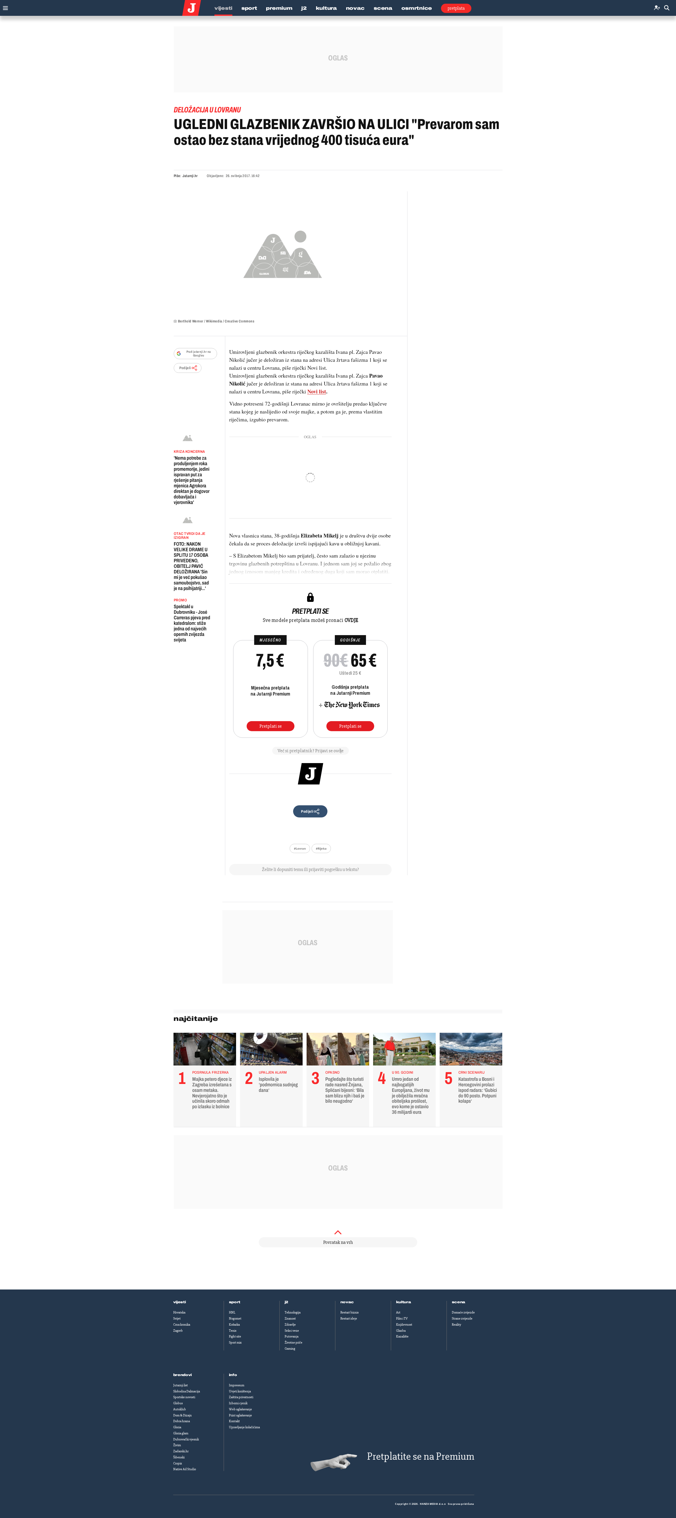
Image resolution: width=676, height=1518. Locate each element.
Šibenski (179, 1457)
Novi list (316, 391)
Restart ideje (348, 1318)
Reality (456, 1324)
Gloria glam (180, 1433)
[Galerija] (283, 252)
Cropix (177, 1463)
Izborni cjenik (238, 1403)
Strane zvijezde (462, 1318)
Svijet (177, 1318)
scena (459, 1302)
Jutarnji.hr (190, 176)
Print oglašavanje (240, 1415)
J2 (304, 8)
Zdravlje (290, 1324)
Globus (178, 1403)
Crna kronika (181, 1324)
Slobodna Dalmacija (186, 1391)
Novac (355, 8)
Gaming (290, 1348)
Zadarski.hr (181, 1451)
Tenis (232, 1331)
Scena (383, 8)
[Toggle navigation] (4, 7)
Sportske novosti (184, 1397)
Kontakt (234, 1421)
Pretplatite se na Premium (420, 1456)
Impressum (236, 1385)
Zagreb (178, 1331)
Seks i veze (292, 1331)
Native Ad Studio (184, 1469)
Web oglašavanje (240, 1409)
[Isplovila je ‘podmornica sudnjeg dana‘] (271, 1050)
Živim (177, 1445)
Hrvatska (179, 1312)
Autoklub (179, 1409)
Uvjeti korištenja (240, 1391)
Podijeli (185, 368)
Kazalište (402, 1336)
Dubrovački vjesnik (186, 1439)
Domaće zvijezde (463, 1312)
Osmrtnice (416, 8)
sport (235, 1302)
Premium (279, 8)
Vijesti (223, 8)
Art (398, 1312)
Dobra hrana (181, 1421)
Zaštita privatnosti (241, 1397)
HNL (232, 1312)
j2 (286, 1302)
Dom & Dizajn (182, 1415)
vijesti (179, 1302)
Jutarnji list (180, 1385)
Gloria (177, 1427)
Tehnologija (293, 1312)
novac (347, 1302)
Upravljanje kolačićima (244, 1427)
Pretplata (456, 8)
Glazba (401, 1331)
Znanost (290, 1318)
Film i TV (402, 1318)
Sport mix (235, 1342)
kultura (403, 1302)
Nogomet (235, 1318)
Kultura (326, 8)
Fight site (235, 1336)
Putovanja (291, 1336)
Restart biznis (349, 1312)
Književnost (404, 1324)
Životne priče (293, 1342)
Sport (249, 8)
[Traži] (667, 8)
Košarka (234, 1324)
